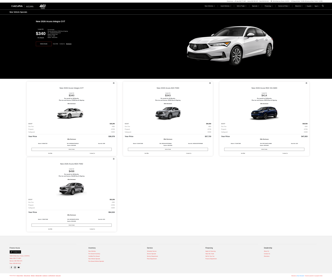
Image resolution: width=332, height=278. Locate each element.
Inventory (92, 248)
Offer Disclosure (72, 103)
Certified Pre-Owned (94, 256)
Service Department (152, 256)
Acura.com (58, 275)
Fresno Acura (13, 275)
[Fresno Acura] (24, 6)
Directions (266, 256)
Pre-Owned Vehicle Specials (96, 261)
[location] (271, 1)
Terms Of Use (27, 275)
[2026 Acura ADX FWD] (168, 113)
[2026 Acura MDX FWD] (71, 188)
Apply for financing (210, 251)
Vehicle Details (43, 43)
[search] (323, 6)
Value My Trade (209, 253)
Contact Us (16, 252)
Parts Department (152, 258)
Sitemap (33, 275)
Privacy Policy (20, 275)
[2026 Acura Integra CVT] (71, 113)
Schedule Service (151, 251)
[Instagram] (15, 267)
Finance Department (211, 258)
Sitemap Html (38, 275)
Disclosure (69, 43)
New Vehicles (92, 251)
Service (150, 248)
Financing (209, 248)
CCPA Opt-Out (51, 275)
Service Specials (151, 253)
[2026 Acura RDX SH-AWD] (264, 113)
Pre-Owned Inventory (94, 253)
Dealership (268, 248)
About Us (266, 251)
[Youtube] (18, 267)
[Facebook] (11, 267)
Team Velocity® (300, 275)
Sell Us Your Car (209, 256)
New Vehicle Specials (94, 258)
